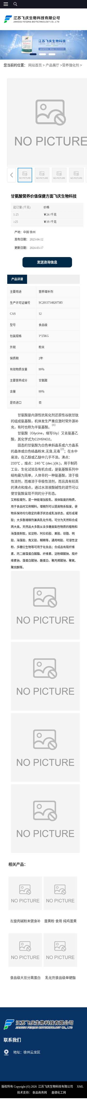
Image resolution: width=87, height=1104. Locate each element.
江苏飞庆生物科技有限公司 (55, 1086)
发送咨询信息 (47, 262)
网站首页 (35, 65)
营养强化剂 (70, 65)
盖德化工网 (58, 1092)
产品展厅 (52, 65)
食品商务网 (39, 1092)
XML (80, 1086)
